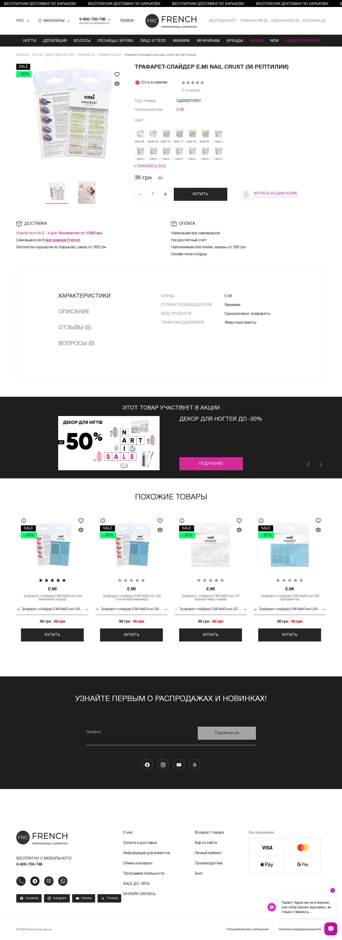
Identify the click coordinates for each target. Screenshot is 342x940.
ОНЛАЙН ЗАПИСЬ (139, 894)
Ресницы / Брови (115, 41)
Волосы (82, 41)
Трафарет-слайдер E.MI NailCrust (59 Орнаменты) (289, 594)
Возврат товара (209, 832)
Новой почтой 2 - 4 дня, (59, 233)
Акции (256, 41)
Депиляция (55, 41)
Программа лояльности (143, 873)
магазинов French (62, 240)
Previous (309, 464)
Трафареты (85, 55)
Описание (74, 312)
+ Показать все (150, 166)
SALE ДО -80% (136, 884)
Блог (199, 873)
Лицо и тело (153, 41)
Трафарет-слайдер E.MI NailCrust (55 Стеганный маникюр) (131, 594)
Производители (208, 863)
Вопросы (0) (76, 343)
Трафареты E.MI (109, 55)
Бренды (235, 41)
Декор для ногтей (60, 55)
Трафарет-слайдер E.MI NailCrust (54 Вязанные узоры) (52, 594)
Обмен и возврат (138, 863)
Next (320, 464)
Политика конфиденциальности (299, 929)
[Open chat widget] (330, 928)
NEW (274, 41)
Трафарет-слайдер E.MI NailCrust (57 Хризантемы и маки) (210, 594)
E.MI (180, 109)
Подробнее (211, 463)
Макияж (181, 41)
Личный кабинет (208, 853)
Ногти (29, 41)
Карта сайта (206, 843)
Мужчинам (208, 41)
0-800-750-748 (92, 19)
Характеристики (84, 296)
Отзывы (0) (74, 327)
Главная (22, 55)
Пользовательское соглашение (248, 929)
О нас (128, 832)
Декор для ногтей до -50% (220, 419)
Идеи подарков (302, 41)
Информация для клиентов (146, 853)
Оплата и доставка (140, 843)
